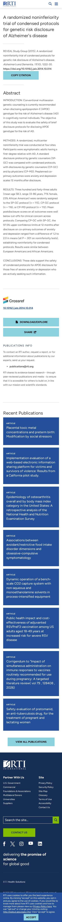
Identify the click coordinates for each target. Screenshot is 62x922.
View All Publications (31, 741)
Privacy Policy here (42, 906)
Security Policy (46, 787)
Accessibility (45, 803)
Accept (32, 917)
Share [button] (28, 332)
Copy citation (21, 75)
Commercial (9, 787)
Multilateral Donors (12, 795)
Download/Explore (33, 322)
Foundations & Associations (17, 791)
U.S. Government (11, 783)
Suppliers (8, 803)
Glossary (43, 795)
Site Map (43, 791)
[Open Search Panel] (50, 3)
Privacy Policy (45, 783)
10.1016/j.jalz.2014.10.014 (18, 307)
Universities (9, 799)
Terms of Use (45, 799)
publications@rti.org (22, 366)
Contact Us (44, 807)
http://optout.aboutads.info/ (17, 912)
